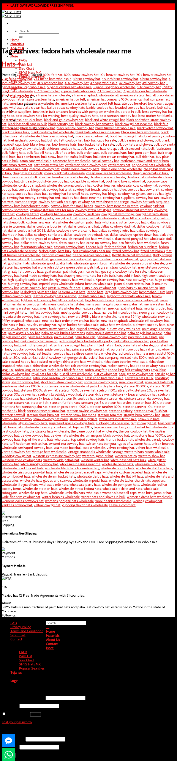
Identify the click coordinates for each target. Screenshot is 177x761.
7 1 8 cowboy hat (109, 91)
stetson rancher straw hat (46, 411)
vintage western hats (128, 452)
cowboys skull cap (86, 214)
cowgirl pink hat (66, 218)
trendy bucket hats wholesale (128, 439)
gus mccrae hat (89, 271)
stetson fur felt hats (65, 403)
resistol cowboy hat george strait (62, 357)
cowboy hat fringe (103, 194)
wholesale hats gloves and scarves (45, 480)
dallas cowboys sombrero (43, 235)
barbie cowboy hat (100, 107)
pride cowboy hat (58, 349)
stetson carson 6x (109, 398)
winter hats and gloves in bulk (103, 497)
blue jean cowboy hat (57, 136)
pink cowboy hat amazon (39, 341)
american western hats (77, 103)
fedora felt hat (115, 247)
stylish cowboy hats (32, 423)
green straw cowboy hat (119, 267)
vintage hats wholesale (49, 452)
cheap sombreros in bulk (20, 177)
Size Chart (26, 68)
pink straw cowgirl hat (70, 345)
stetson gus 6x (92, 403)
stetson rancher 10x (137, 407)
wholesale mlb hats (53, 485)
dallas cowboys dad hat (118, 226)
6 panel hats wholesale (78, 91)
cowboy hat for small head (68, 194)
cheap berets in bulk (28, 173)
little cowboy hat (71, 300)
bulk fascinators (160, 148)
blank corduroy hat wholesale (52, 132)
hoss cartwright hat (139, 280)
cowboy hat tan (147, 198)
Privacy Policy (20, 627)
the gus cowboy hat (133, 431)
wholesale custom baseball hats (126, 472)
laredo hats (95, 292)
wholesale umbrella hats (67, 493)
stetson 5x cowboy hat (78, 398)
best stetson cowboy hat (118, 116)
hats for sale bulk (102, 276)
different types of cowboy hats (44, 239)
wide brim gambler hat (154, 493)
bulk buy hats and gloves (134, 144)
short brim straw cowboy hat (62, 382)
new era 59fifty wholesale (137, 316)
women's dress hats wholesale (149, 497)
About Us (53, 640)
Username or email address (23, 698)
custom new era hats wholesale (49, 222)
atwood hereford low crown (142, 103)
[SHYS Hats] (11, 14)
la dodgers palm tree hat (39, 292)
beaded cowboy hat (130, 107)
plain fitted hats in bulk (104, 345)
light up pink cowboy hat (39, 300)
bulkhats (85, 157)
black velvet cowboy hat (155, 128)
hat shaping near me (73, 276)
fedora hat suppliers (142, 247)
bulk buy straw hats (23, 148)
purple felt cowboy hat (128, 349)
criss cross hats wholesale (98, 218)
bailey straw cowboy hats (66, 107)
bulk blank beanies (37, 144)
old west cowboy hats (149, 325)
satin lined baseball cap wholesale (58, 378)
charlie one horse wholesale (121, 169)
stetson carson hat (15, 403)
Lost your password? (17, 722)
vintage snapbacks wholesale (89, 452)
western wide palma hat (61, 460)
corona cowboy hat (77, 185)
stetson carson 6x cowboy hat (146, 398)
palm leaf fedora (40, 337)
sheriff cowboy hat (25, 382)
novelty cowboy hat (41, 325)
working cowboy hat (147, 501)
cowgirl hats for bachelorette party (27, 218)
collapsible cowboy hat (87, 181)
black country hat (61, 124)
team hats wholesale (23, 427)
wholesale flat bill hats (126, 476)
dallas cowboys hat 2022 (26, 230)
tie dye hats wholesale (67, 435)
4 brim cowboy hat (153, 79)
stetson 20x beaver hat (152, 390)
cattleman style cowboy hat (86, 165)
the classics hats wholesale (49, 431)
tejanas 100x (82, 427)
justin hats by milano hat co (138, 288)
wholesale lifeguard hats (20, 485)
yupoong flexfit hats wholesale (85, 505)
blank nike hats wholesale (140, 132)
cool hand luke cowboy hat (125, 181)
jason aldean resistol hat (132, 284)
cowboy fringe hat (32, 189)
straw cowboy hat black (50, 419)
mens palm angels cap (102, 304)
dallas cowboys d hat (83, 226)
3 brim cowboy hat (86, 79)
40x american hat (50, 83)
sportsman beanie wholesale (63, 386)
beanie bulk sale (158, 107)
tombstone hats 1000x (148, 435)
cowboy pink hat (152, 206)
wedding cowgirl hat (16, 456)
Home (14, 40)
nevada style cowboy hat (20, 316)
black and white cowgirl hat (105, 120)
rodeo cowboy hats (150, 366)
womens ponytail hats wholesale (69, 501)
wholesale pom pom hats (120, 485)
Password (10, 706)
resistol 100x (165, 353)
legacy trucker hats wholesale (129, 296)
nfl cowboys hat (157, 321)
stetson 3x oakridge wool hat (59, 394)
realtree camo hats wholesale (94, 353)
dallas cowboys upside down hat (134, 235)
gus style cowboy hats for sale (123, 271)
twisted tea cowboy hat (66, 444)
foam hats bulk (19, 259)
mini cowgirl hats (14, 312)
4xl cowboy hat (153, 83)
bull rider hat (145, 157)
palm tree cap (85, 337)
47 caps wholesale (103, 83)
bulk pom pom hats (142, 153)
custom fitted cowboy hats (138, 218)
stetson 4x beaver (96, 394)
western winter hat (95, 460)
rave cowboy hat (21, 353)
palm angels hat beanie (145, 333)
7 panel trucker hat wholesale (145, 91)
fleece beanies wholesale (92, 255)
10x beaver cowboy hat (117, 75)
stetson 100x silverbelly (115, 390)
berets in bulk (131, 112)
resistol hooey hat (22, 362)
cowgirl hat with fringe (117, 214)
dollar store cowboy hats (39, 243)
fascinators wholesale (37, 247)
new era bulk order (56, 321)
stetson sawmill (13, 415)
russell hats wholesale (76, 374)
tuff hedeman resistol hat (28, 444)
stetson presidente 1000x (68, 407)
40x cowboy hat (77, 83)
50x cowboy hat (149, 87)
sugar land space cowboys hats (72, 423)
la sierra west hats (71, 292)
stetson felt (40, 403)
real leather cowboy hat (53, 353)
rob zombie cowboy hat (88, 366)
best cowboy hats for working (38, 116)
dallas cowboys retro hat (116, 230)
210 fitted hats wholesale (52, 79)
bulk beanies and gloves (135, 140)
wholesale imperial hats (90, 480)
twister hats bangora (100, 444)
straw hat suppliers (83, 419)
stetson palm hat (34, 407)
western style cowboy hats (22, 460)
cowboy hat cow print (144, 189)
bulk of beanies (64, 153)
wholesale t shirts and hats (122, 489)
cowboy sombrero (15, 210)
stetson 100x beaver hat (77, 390)
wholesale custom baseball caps (78, 472)
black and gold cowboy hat (64, 120)
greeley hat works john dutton (42, 267)
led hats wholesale (92, 296)
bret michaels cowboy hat (27, 140)
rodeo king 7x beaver (30, 370)
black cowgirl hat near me (134, 124)
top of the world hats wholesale (46, 439)
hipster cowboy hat (110, 280)
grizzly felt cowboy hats (25, 271)
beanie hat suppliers (17, 112)
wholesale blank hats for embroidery (72, 468)
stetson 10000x (136, 386)
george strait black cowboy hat (115, 259)
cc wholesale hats (15, 169)
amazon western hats (38, 99)
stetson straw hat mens (78, 415)
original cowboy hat (90, 329)
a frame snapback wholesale (93, 95)
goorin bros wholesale (147, 263)
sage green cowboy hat (136, 374)
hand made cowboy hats (39, 276)
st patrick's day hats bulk (104, 386)
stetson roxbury (121, 411)
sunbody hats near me (112, 423)
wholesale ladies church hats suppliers (137, 480)
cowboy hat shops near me (81, 198)
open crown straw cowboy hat (52, 329)
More (14, 56)
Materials (17, 44)
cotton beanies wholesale (112, 185)
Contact (16, 639)
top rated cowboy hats (88, 439)
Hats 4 (11, 64)
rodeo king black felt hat (66, 370)
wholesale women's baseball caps (111, 493)
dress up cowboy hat (101, 243)
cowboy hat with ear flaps (57, 202)
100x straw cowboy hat (81, 75)
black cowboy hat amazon (94, 124)
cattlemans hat (119, 165)
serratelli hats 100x (139, 378)
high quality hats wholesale (74, 280)
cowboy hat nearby (21, 198)
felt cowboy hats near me (92, 251)
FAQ (13, 623)
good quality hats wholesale (68, 263)
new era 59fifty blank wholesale (92, 316)
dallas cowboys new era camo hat (72, 230)
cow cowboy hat (145, 185)
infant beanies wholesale (94, 284)
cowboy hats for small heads (72, 206)
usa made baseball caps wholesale (79, 448)
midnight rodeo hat (158, 308)
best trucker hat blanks (155, 116)
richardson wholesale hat (51, 366)
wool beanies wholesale (113, 501)
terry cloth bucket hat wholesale (143, 427)
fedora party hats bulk (55, 251)
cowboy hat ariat (59, 189)
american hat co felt (70, 99)
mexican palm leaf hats (125, 308)
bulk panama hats (114, 153)
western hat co (126, 456)
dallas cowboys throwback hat (86, 235)
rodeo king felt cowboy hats (129, 370)
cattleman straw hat (49, 165)
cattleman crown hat (17, 165)
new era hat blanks (85, 321)
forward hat (40, 259)
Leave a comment (122, 505)
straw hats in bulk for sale (118, 419)
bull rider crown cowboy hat (113, 157)
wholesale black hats (150, 464)
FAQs (23, 60)
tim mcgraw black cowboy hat (107, 435)
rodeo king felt (96, 370)
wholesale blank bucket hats (23, 468)
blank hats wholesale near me (98, 132)
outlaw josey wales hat (124, 329)
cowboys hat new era (56, 214)
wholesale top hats (33, 493)
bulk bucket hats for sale (96, 144)
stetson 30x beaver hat (19, 394)
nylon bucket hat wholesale (78, 325)
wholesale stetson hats (40, 489)
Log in (35, 714)
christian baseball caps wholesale (63, 177)
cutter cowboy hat (132, 222)
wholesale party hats (85, 485)
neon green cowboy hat (157, 312)
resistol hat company (103, 357)
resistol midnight (49, 362)
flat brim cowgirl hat (56, 255)
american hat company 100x (108, 99)
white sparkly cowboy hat (39, 464)
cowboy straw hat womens (133, 210)
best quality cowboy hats (79, 116)
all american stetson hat (133, 95)
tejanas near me (106, 427)
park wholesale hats (143, 337)
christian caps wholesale (107, 177)
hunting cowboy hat (22, 284)
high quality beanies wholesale (30, 280)
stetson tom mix (110, 415)
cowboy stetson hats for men (52, 210)
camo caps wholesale (35, 161)
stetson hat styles (118, 403)
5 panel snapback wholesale (114, 87)
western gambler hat (97, 456)
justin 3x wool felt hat (64, 288)
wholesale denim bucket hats (53, 476)
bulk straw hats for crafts (59, 157)
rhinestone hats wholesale (82, 362)
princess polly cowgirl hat (90, 349)
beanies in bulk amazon (50, 112)
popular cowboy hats (28, 349)
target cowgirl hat (143, 423)
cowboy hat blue (113, 189)
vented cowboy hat (16, 452)
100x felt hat (52, 75)
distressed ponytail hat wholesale (140, 239)
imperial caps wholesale (56, 284)
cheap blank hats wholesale (64, 173)
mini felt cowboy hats (44, 312)
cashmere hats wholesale (71, 161)
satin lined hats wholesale (104, 378)
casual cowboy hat (105, 161)
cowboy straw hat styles (93, 210)
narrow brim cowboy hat (120, 312)
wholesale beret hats (117, 464)
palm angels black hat (24, 333)
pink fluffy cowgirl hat (36, 345)
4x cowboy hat (130, 83)
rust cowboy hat (105, 374)
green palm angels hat (82, 267)
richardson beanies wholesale (125, 362)
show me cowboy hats (100, 382)
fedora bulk (94, 247)
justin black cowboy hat (99, 288)
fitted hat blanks (153, 251)
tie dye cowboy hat (35, 435)
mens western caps (24, 308)
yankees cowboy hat (17, 505)
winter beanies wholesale (61, 497)
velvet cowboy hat (120, 448)
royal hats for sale (45, 374)
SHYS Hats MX (30, 664)
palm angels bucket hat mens (63, 333)
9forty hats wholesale (18, 95)
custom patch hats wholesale (95, 222)
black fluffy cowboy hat (37, 128)
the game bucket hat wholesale (94, 431)
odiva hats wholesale (115, 325)
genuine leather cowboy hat (71, 259)
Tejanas (16, 672)
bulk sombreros (28, 157)
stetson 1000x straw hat (39, 390)
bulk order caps (88, 153)
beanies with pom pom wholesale (94, 112)
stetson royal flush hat (150, 411)
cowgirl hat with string (152, 214)
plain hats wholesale (138, 345)
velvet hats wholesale (152, 448)
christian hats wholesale (144, 177)
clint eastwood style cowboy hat (45, 181)
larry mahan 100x (152, 292)
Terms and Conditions (26, 631)
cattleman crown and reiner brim (144, 161)
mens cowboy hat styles (66, 304)
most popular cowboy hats (80, 312)
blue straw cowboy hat (91, 136)
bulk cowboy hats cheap (98, 148)
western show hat (151, 456)
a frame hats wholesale (53, 95)
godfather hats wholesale (27, 263)
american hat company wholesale (34, 103)
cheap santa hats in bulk (150, 173)
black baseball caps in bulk (27, 124)
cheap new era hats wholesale (108, 173)
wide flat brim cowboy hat (21, 497)
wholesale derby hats (92, 476)
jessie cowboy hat (34, 288)
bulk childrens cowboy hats (59, 148)
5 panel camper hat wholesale (69, 87)
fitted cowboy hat (125, 251)
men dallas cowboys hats (28, 304)
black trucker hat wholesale (115, 128)
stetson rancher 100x (106, 407)
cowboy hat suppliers (118, 198)
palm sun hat (63, 337)
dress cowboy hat (72, 243)
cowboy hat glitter (131, 194)
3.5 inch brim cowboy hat (120, 79)
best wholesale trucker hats (22, 120)
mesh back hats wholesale (59, 308)
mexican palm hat (94, 308)
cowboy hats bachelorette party (25, 206)
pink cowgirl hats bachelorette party (85, 341)
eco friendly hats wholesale (139, 243)
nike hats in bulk (13, 325)
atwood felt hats (108, 103)
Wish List (25, 64)
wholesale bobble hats (117, 468)
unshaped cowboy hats (35, 448)
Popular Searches (32, 668)
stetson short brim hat (43, 415)
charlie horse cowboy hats (80, 169)
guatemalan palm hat (60, 271)
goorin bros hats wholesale (110, 263)
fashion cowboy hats (69, 247)
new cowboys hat (54, 316)
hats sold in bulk (128, 276)
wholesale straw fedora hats (80, 489)
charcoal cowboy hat (44, 169)
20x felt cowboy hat (17, 79)
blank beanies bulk (15, 132)
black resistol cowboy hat (75, 128)
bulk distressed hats (132, 148)
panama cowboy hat (112, 337)
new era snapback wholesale (122, 321)
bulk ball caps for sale (100, 140)
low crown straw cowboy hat (137, 300)
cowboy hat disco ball (31, 194)
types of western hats (133, 444)
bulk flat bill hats (39, 153)
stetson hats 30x (145, 403)
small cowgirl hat (131, 382)
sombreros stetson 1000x (21, 386)
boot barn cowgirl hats (126, 136)
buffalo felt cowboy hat (65, 140)
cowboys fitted (27, 214)
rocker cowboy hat (121, 366)
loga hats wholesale (99, 300)
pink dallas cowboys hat (131, 341)
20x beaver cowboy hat (154, 75)
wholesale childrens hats (154, 468)
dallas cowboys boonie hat (46, 226)
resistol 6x (28, 357)
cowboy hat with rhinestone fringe (103, 202)
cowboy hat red (48, 198)
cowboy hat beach (86, 189)
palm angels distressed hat (106, 333)
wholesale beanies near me (80, 464)
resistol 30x (10, 357)
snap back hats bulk (159, 382)
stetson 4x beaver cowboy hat (134, 394)
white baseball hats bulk (128, 460)
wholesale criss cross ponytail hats (27, 472)
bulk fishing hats (13, 153)
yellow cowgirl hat (47, 505)
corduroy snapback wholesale (40, 185)
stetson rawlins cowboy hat (87, 411)
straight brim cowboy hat (141, 415)
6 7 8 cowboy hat (47, 91)
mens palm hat (131, 304)
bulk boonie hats (64, 144)
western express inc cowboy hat (57, 456)
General (23, 75)
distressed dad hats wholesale (90, 239)
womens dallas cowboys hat (23, 501)
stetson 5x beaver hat (42, 398)
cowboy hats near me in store (117, 206)
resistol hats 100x (133, 357)
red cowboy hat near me (136, 353)
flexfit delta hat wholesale (131, 255)
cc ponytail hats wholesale (151, 165)
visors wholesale (157, 452)
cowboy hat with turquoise (149, 202)
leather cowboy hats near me (54, 296)
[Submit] (20, 37)
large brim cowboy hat (121, 292)
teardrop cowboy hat (55, 427)
